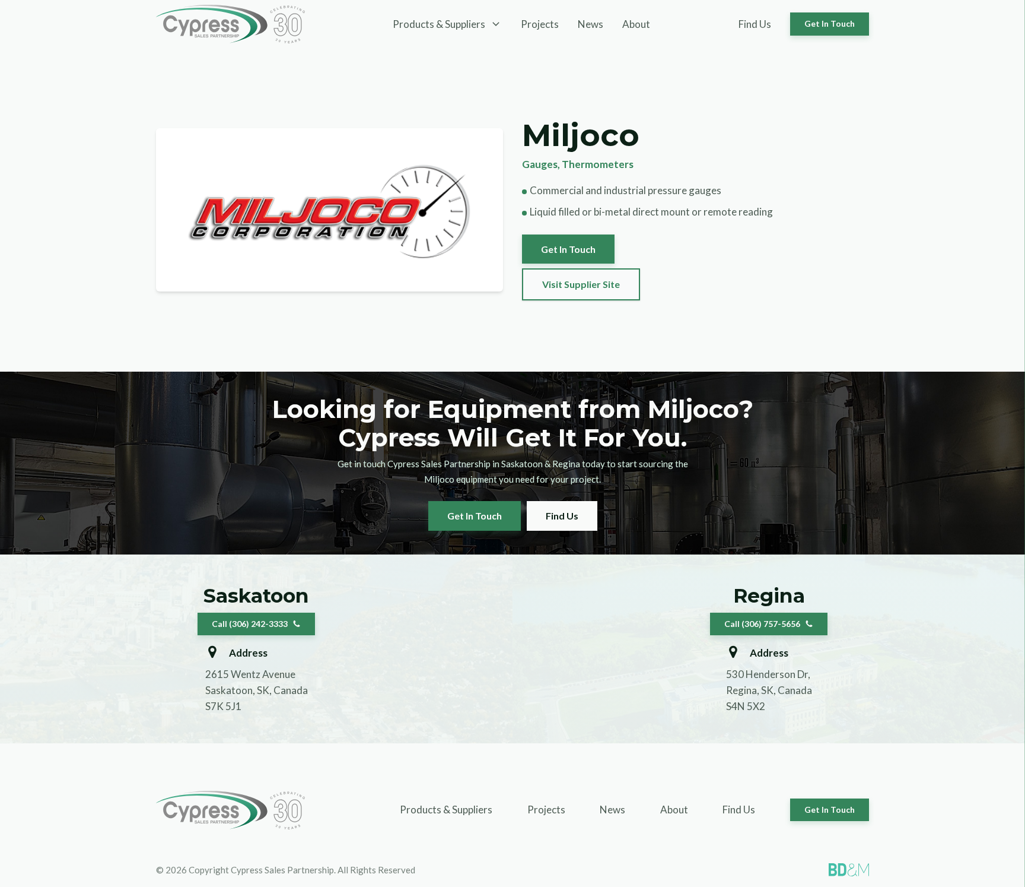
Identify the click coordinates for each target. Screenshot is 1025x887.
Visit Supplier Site (581, 284)
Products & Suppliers (446, 809)
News (590, 24)
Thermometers (598, 164)
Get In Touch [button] (829, 23)
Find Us (754, 24)
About (636, 24)
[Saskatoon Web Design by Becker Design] (849, 869)
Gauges (540, 164)
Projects (540, 24)
